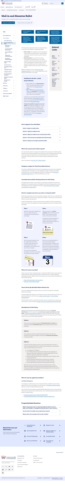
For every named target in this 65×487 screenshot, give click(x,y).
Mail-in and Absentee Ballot (8, 43)
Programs (5, 88)
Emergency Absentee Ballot (8, 59)
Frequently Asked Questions (8, 74)
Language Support (8, 69)
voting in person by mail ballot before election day (49, 301)
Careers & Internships (37, 458)
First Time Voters (7, 64)
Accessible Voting (8, 40)
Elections (5, 83)
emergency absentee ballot (53, 385)
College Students (8, 71)
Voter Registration (7, 35)
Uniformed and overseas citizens (32, 313)
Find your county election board (31, 281)
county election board (44, 296)
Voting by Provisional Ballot (8, 77)
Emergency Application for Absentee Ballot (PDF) (36, 395)
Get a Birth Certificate (21, 462)
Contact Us (5, 90)
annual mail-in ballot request (38, 160)
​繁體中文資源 (5, 96)
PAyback (19, 466)
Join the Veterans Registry (22, 464)
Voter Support (6, 38)
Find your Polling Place (7, 62)
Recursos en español (7, 93)
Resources (5, 85)
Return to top (59, 452)
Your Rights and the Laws (8, 67)
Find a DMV (19, 460)
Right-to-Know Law (37, 462)
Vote (4, 31)
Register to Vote (20, 458)
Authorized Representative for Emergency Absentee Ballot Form (39, 396)
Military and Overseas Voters (8, 56)
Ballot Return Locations (8, 46)
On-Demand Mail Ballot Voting (8, 49)
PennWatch (35, 460)
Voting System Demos (7, 80)
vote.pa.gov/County (38, 98)
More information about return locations (33, 280)
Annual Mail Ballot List (8, 52)
